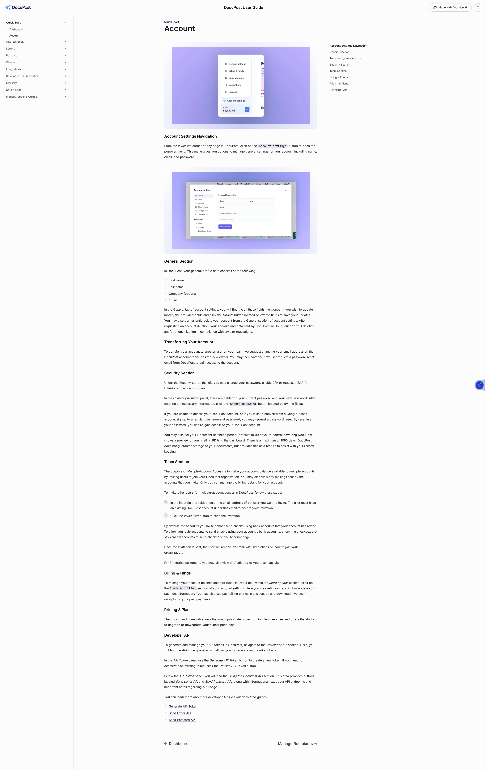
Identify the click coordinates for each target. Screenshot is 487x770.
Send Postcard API (182, 720)
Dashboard (178, 743)
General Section (339, 52)
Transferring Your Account (346, 58)
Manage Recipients (295, 743)
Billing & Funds (339, 77)
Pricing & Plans (339, 83)
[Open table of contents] (478, 7)
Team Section (338, 70)
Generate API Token (183, 706)
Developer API (339, 89)
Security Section (340, 64)
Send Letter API (180, 713)
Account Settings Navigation (348, 45)
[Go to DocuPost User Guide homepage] (18, 7)
